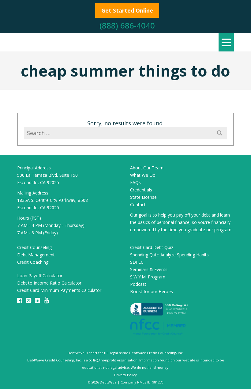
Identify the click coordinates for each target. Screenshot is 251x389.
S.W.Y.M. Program (147, 277)
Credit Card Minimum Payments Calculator (59, 290)
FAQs (135, 182)
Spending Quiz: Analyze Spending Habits (169, 255)
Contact (138, 204)
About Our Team (146, 168)
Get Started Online (127, 10)
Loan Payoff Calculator (39, 275)
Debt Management (36, 255)
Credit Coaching (32, 262)
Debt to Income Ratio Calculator (49, 283)
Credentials (141, 190)
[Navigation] (226, 42)
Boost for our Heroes (151, 291)
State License (143, 197)
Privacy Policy (125, 374)
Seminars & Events (148, 269)
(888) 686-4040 (127, 25)
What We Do (142, 175)
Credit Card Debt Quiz (151, 247)
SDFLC (137, 262)
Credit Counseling (34, 247)
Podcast (138, 284)
